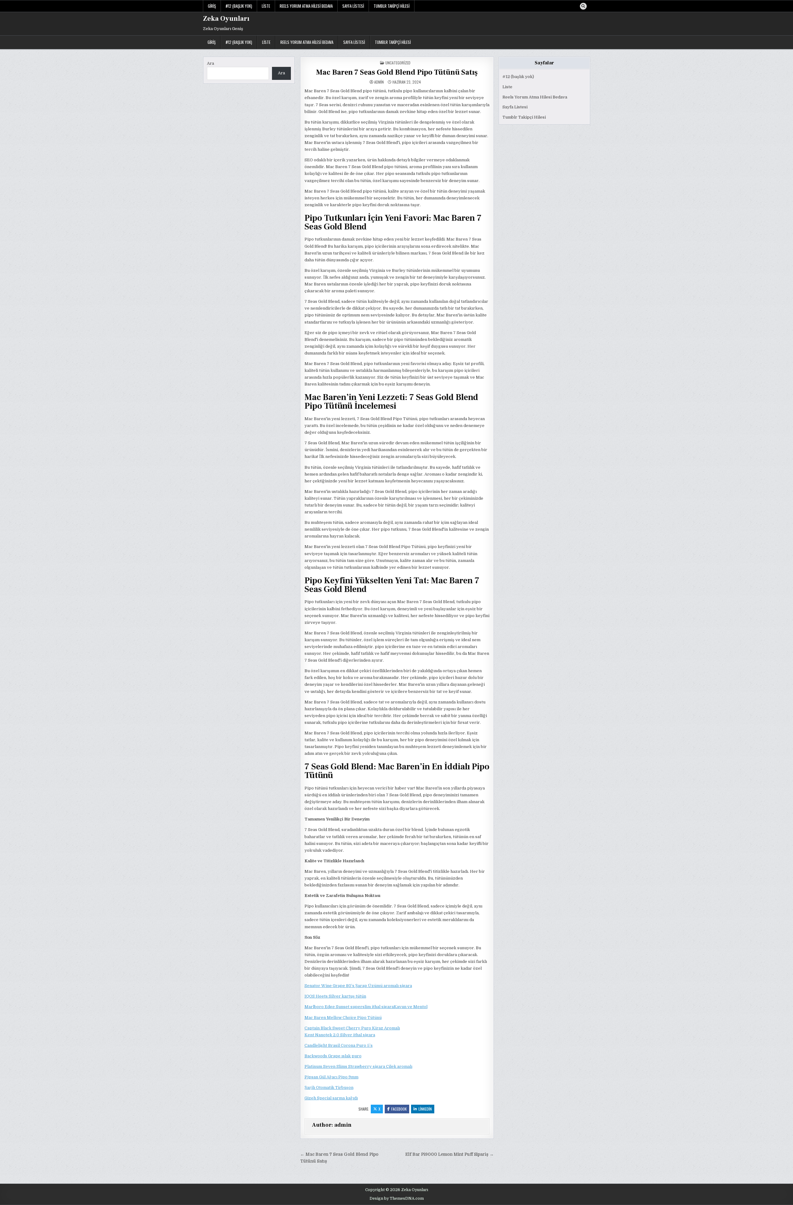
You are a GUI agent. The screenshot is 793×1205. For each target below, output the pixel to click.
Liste (266, 6)
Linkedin (425, 1108)
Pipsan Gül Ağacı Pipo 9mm (331, 1077)
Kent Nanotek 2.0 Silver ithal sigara (339, 1035)
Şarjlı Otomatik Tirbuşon (328, 1087)
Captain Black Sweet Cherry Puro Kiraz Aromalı (352, 1028)
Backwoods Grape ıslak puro (332, 1056)
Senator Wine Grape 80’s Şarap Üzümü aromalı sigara (358, 985)
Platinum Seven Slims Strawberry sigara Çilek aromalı (358, 1066)
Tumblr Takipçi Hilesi (392, 6)
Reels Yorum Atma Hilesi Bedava (306, 6)
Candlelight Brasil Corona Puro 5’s (338, 1045)
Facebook (399, 1108)
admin (379, 82)
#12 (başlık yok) (239, 6)
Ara (210, 63)
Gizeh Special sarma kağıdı (331, 1098)
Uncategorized (397, 62)
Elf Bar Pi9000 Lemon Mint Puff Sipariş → (449, 1154)
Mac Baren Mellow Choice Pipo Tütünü (343, 1017)
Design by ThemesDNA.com (397, 1198)
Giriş (212, 6)
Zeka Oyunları (226, 18)
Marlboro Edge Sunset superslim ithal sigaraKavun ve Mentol (365, 1006)
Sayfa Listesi (353, 6)
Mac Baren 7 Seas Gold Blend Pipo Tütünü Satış (397, 72)
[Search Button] (583, 6)
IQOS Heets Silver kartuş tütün (335, 996)
